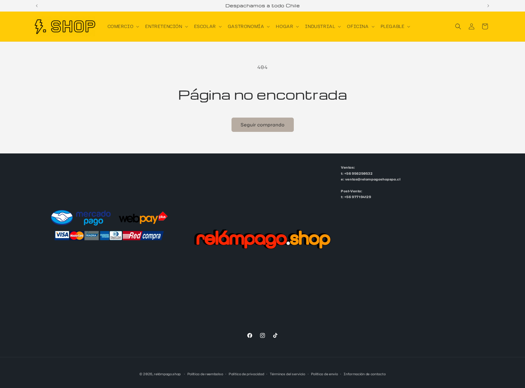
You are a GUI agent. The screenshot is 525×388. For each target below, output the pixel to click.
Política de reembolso (205, 373)
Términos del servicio (287, 373)
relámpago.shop (167, 374)
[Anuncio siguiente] (488, 6)
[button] (123, 26)
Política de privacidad (246, 373)
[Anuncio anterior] (36, 6)
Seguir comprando (263, 125)
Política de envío (324, 373)
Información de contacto (365, 373)
